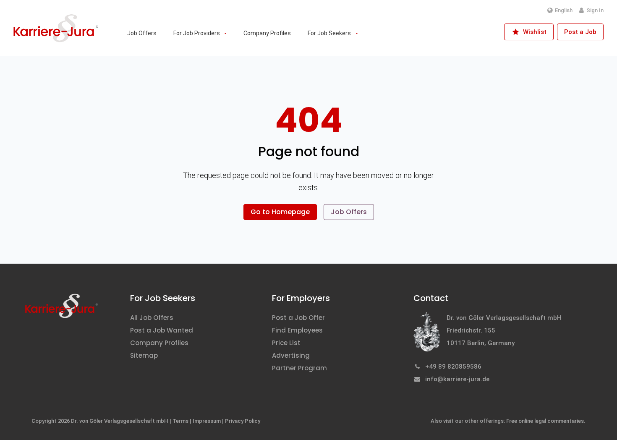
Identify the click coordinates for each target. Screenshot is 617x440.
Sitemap (144, 355)
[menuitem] (142, 33)
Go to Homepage (280, 212)
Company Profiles (159, 342)
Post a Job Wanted (161, 330)
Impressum (207, 421)
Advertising (291, 355)
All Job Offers (151, 317)
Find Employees (297, 330)
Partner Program (299, 368)
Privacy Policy (242, 421)
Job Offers (349, 212)
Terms (180, 421)
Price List (286, 342)
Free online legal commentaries (545, 421)
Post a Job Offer (298, 317)
